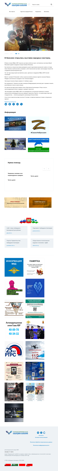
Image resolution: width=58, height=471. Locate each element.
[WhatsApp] (17, 105)
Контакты (41, 435)
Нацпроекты (38, 11)
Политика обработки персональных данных (41, 442)
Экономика (46, 11)
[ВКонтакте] (6, 105)
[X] (13, 105)
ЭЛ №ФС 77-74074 (9, 451)
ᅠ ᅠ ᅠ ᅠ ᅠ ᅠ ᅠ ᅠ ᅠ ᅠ (41, 440)
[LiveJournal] (21, 105)
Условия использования (41, 437)
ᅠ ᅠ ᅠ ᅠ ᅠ (41, 438)
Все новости (12, 11)
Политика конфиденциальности (41, 445)
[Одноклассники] (9, 105)
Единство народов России (27, 11)
